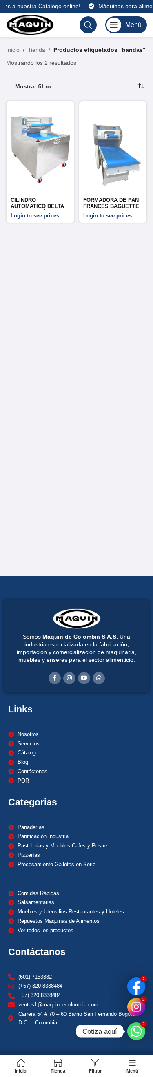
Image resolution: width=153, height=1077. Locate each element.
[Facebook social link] (55, 678)
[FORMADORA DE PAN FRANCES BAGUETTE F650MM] (113, 149)
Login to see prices (35, 216)
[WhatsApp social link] (99, 678)
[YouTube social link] (84, 678)
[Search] (88, 25)
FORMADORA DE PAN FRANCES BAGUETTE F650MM (111, 206)
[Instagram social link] (69, 678)
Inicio (13, 49)
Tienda (36, 49)
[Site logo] (30, 24)
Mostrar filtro (33, 86)
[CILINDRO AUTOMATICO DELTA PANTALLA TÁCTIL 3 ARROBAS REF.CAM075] (40, 149)
